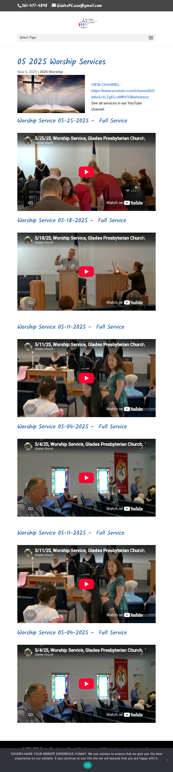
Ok (88, 765)
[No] (167, 760)
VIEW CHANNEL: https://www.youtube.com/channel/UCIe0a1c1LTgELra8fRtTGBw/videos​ (123, 91)
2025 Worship (51, 72)
